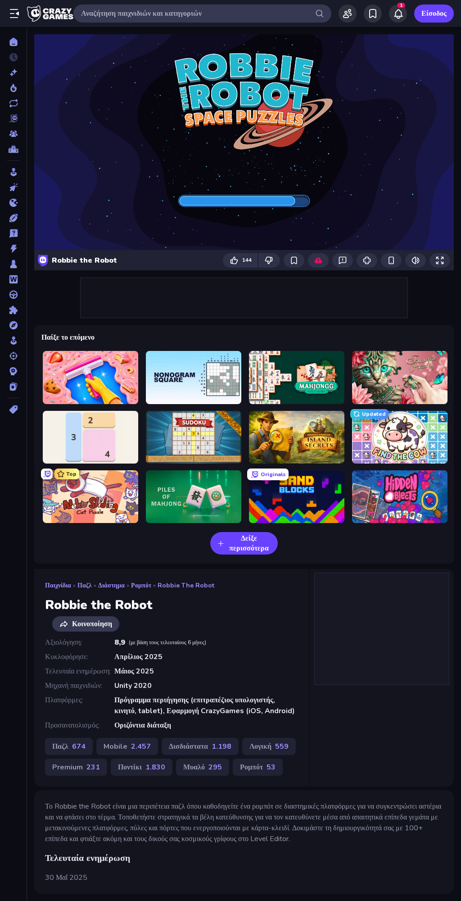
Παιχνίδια (58, 585)
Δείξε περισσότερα (249, 543)
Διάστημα (111, 585)
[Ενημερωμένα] (13, 103)
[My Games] (373, 14)
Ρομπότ (141, 585)
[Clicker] (13, 187)
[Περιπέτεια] (13, 325)
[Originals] (13, 118)
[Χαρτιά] (13, 386)
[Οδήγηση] (13, 294)
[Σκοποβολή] (13, 356)
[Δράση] (13, 248)
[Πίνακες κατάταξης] (13, 149)
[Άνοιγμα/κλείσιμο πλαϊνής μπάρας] (14, 13)
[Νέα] (13, 72)
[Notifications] (398, 14)
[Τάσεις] (13, 88)
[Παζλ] (13, 310)
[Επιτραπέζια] (13, 264)
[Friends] (348, 14)
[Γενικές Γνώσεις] (13, 233)
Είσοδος (434, 13)
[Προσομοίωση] (13, 340)
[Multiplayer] (13, 133)
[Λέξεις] (13, 279)
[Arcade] (13, 172)
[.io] (13, 202)
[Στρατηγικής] (13, 371)
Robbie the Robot (186, 585)
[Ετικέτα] (13, 409)
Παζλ (84, 585)
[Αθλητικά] (13, 218)
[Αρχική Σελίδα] (13, 42)
